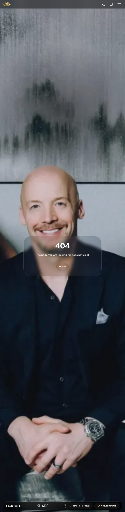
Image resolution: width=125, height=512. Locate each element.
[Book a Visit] (111, 4)
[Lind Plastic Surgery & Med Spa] (7, 4)
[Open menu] (119, 4)
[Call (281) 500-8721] (103, 4)
